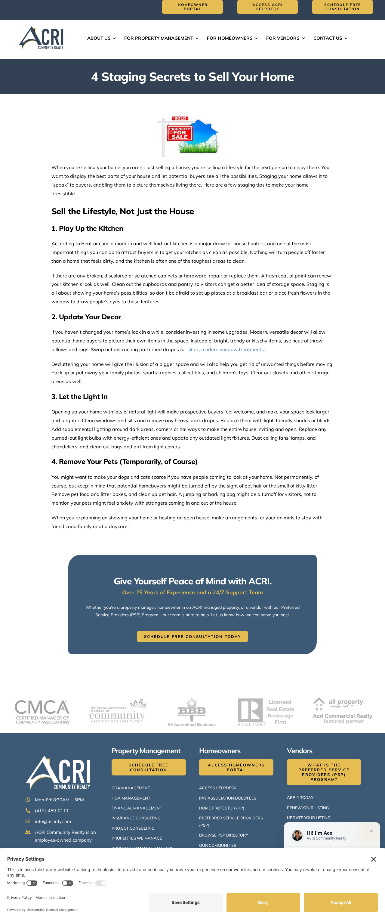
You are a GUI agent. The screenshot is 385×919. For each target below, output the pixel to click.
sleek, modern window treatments (225, 349)
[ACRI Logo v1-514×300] (42, 25)
